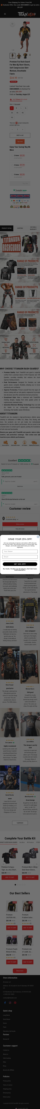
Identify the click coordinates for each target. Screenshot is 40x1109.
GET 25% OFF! (20, 564)
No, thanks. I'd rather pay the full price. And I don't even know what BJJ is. (20, 569)
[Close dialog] (38, 537)
